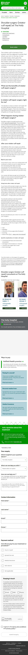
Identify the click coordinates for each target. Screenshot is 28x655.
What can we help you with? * (11, 465)
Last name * (5, 509)
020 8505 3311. (18, 442)
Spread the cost (9, 555)
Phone (22, 592)
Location (4, 37)
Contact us (5, 40)
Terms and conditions (10, 650)
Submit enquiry (14, 634)
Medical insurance (10, 560)
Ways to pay (5, 38)
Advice (24, 12)
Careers (19, 643)
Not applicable (9, 571)
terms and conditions (19, 627)
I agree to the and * (14, 627)
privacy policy (10, 628)
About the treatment (8, 33)
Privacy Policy (7, 610)
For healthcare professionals (9, 644)
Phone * (3, 527)
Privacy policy (19, 650)
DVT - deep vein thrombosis (17, 234)
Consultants (5, 35)
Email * (3, 518)
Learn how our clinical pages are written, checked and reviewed (12, 264)
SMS (14, 592)
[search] (14, 8)
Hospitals (4, 12)
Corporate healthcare (20, 645)
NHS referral (8, 566)
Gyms (11, 12)
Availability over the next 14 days (10, 280)
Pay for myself (9, 550)
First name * (5, 501)
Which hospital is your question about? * (11, 455)
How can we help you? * (9, 474)
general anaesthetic (10, 123)
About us (8, 643)
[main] (14, 327)
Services (17, 12)
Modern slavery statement (14, 648)
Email (7, 592)
